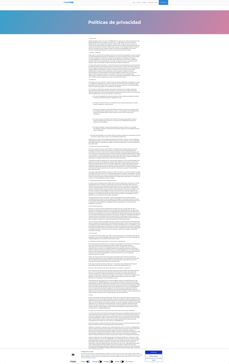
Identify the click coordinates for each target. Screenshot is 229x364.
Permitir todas (154, 352)
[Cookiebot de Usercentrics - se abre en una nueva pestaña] (73, 362)
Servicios (139, 2)
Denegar (153, 360)
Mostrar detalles (129, 361)
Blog (156, 2)
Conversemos (163, 2)
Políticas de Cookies (91, 357)
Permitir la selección (153, 356)
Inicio (134, 2)
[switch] (100, 362)
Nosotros (145, 2)
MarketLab (150, 2)
